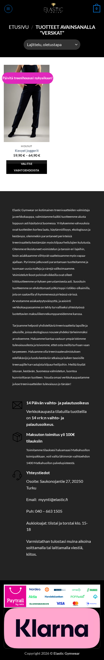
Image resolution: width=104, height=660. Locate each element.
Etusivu (19, 27)
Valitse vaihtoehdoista (26, 167)
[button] (8, 9)
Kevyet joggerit (27, 151)
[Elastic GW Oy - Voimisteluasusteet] (52, 9)
